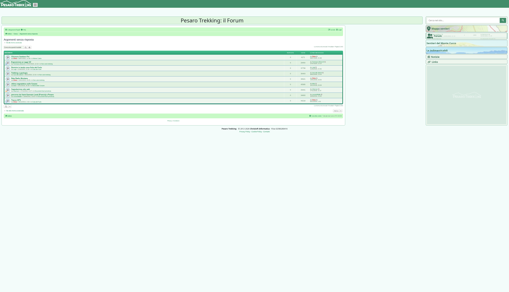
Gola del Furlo (36, 69)
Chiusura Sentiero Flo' (20, 57)
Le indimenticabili (437, 50)
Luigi (14, 69)
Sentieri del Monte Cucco (441, 43)
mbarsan (16, 91)
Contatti (266, 131)
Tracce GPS (16, 100)
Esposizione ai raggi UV (21, 62)
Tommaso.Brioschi (19, 64)
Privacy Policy (244, 131)
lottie (14, 85)
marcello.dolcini (18, 75)
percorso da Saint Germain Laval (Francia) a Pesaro (32, 95)
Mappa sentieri (440, 28)
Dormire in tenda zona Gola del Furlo (26, 67)
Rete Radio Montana (19, 78)
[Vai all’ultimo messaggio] (317, 56)
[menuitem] (23, 29)
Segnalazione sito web (20, 89)
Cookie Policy (256, 131)
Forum (438, 35)
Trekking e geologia (19, 73)
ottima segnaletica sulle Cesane (24, 84)
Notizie (435, 56)
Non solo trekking (47, 64)
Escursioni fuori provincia (43, 91)
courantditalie (17, 96)
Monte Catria (37, 58)
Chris (15, 58)
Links (435, 61)
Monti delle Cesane (38, 85)
